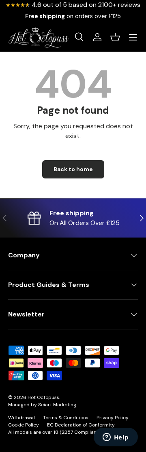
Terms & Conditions (65, 417)
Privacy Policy (113, 417)
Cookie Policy (23, 425)
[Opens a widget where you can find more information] (115, 438)
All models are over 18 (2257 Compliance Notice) (64, 432)
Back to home (73, 169)
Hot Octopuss (43, 397)
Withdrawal (21, 417)
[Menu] (133, 37)
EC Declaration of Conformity (81, 425)
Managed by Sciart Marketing (42, 404)
